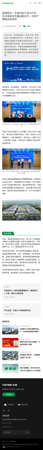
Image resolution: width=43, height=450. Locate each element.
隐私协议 (4, 441)
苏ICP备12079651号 (33, 444)
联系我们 (9, 394)
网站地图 (12, 441)
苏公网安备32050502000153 (13, 446)
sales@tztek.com (7, 426)
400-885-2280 (6, 423)
